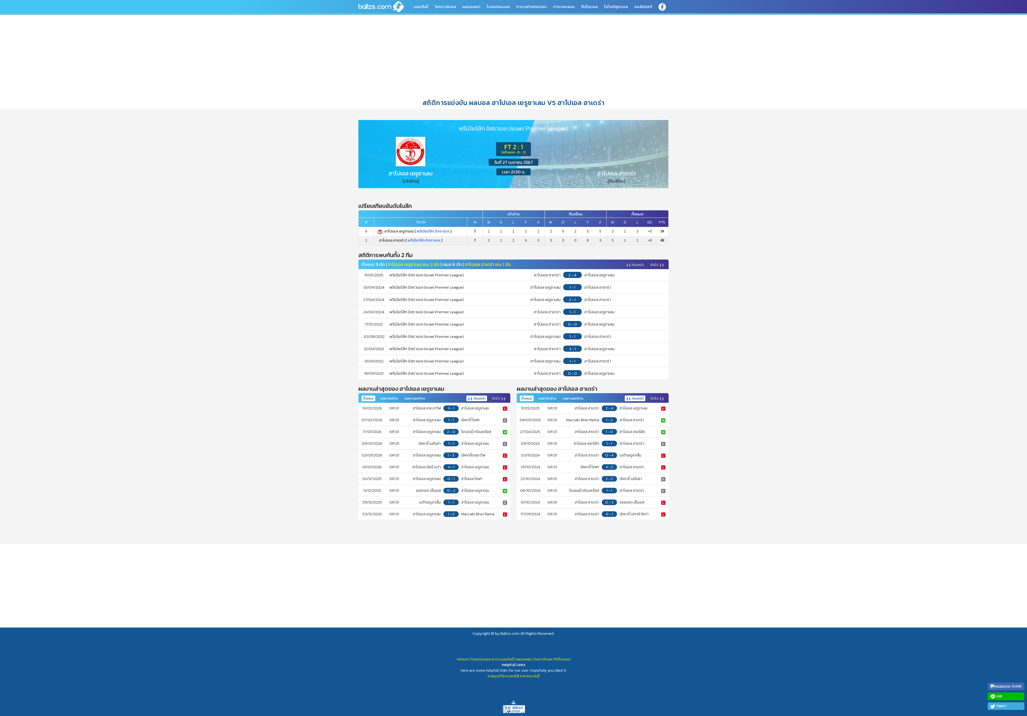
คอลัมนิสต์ (643, 6)
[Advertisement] (513, 55)
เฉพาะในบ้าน (389, 398)
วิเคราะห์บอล (445, 6)
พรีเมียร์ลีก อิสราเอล (433, 231)
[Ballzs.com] (381, 6)
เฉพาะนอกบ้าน (414, 398)
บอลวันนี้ (421, 6)
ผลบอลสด (471, 6)
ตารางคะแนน (564, 6)
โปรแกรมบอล (498, 6)
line (998, 696)
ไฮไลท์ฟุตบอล (616, 6)
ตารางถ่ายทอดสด (531, 6)
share (1016, 686)
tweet (1001, 706)
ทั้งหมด (368, 398)
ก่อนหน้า (635, 264)
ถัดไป (657, 264)
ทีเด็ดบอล (589, 6)
